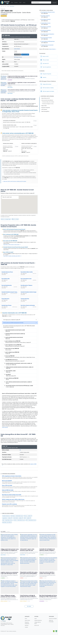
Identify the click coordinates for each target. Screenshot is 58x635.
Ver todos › (8, 531)
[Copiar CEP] (19, 39)
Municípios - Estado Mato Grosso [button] (17, 515)
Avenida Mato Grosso (45, 23)
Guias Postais (10, 87)
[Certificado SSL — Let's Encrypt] (56, 631)
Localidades (10, 79)
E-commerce (41, 554)
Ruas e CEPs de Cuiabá (7, 485)
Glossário (26, 625)
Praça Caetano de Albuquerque (48, 41)
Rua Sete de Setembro (46, 30)
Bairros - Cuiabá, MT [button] (28, 515)
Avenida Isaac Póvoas (6, 305)
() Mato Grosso (18, 57)
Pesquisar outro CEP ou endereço (9, 504)
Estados (16, 2)
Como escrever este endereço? (47, 100)
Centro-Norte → (52, 49)
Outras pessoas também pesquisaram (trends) (13, 322)
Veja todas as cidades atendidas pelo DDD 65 (12, 255)
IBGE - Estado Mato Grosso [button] (7, 520)
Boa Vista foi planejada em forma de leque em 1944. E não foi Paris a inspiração (48, 597)
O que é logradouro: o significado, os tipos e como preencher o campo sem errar (22, 83)
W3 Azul (4, 621)
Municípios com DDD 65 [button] (7, 522)
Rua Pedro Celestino (45, 15)
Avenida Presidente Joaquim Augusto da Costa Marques (10, 292)
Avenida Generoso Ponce (7, 272)
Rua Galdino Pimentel (45, 19)
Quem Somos (27, 620)
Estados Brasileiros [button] (6, 515)
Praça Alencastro (5, 298)
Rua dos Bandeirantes (7, 285)
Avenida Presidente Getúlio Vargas (28, 292)
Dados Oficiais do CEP (45, 98)
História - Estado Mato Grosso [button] (19, 520)
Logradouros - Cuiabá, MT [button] (7, 518)
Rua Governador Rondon (46, 37)
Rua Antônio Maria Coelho (27, 272)
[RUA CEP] (5, 2)
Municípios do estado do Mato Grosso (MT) (11, 494)
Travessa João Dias (25, 298)
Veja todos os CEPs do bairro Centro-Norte (11, 244)
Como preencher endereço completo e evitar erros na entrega (21, 89)
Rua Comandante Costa (26, 278)
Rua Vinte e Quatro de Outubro (28, 305)
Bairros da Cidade (25, 54)
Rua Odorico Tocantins (46, 26)
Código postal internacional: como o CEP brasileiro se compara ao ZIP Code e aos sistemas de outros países (10, 551)
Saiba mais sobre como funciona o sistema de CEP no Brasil (14, 181)
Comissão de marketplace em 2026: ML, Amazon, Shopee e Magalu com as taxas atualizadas (48, 550)
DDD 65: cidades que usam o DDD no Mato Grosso (13, 499)
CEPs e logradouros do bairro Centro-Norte (11, 476)
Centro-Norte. (5, 427)
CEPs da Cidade (18, 54)
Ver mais (29, 606)
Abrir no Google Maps (6, 219)
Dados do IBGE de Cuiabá (7, 490)
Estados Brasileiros (38, 620)
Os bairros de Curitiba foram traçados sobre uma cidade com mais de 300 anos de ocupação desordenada (22, 77)
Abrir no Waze (15, 219)
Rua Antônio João (6, 278)
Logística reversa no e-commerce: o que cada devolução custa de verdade (9, 573)
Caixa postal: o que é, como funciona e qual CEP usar (27, 549)
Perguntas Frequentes (45, 107)
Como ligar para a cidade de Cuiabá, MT (11, 319)
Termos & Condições (53, 618)
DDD (20, 2)
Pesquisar (54, 2)
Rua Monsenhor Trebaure (26, 285)
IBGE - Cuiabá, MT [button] (27, 518)
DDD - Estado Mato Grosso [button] (31, 520)
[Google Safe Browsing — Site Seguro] (54, 631)
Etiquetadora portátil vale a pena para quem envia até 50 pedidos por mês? (28, 573)
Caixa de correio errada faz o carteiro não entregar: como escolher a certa (46, 573)
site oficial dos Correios (9, 155)
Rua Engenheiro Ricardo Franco (48, 12)
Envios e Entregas (4, 601)
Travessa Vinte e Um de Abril (47, 45)
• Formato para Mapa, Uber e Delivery (48, 101)
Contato (26, 627)
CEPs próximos (44, 109)
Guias (24, 2)
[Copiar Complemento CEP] (21, 46)
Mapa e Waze (44, 105)
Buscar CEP (36, 625)
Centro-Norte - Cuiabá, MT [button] (18, 518)
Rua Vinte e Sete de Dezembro (47, 34)
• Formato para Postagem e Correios (47, 103)
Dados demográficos (45, 111)
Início (12, 2)
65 (20, 450)
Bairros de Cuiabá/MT (7, 480)
